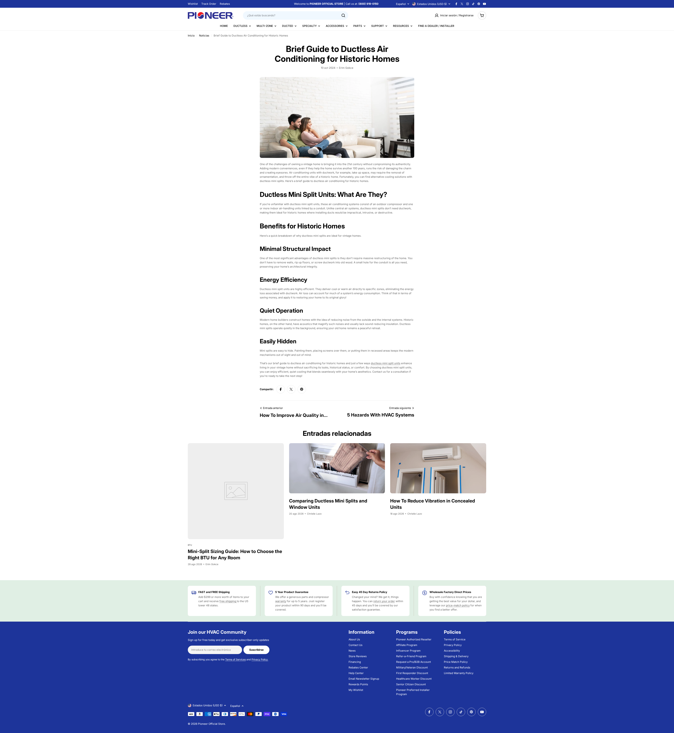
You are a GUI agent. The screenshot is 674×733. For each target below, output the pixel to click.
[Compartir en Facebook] (280, 389)
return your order (384, 601)
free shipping (228, 601)
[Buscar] (343, 15)
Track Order (208, 3)
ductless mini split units (385, 363)
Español (401, 4)
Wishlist (193, 3)
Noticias (204, 35)
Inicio (191, 35)
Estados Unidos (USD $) (432, 4)
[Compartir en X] (291, 389)
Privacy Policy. (260, 659)
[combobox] (295, 15)
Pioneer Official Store (211, 723)
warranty (280, 601)
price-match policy (458, 605)
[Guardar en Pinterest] (302, 389)
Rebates (225, 3)
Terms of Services (235, 659)
